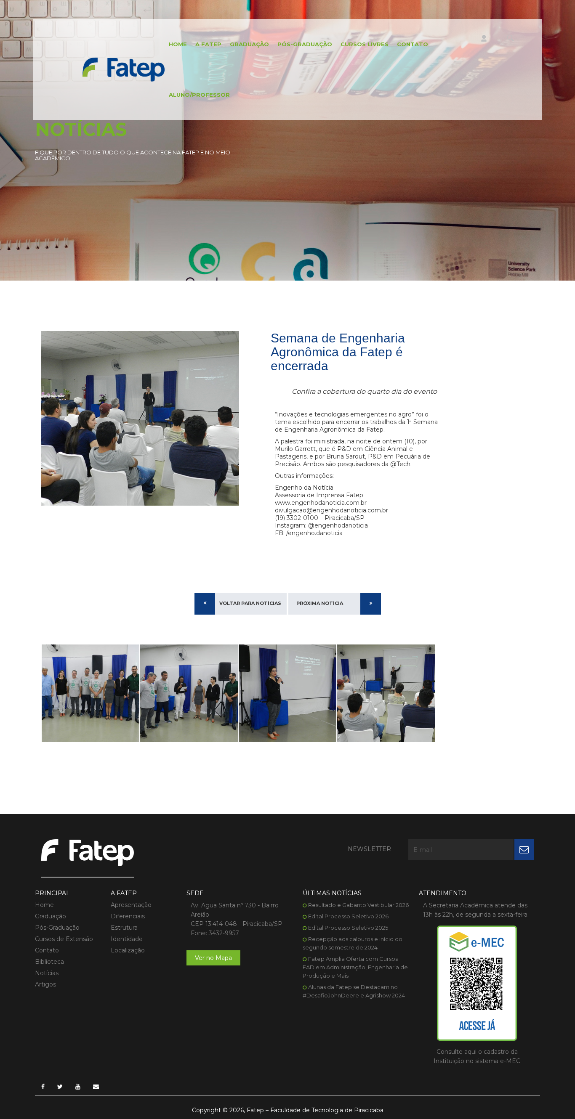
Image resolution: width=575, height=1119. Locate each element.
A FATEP (208, 44)
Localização (128, 950)
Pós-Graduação (304, 44)
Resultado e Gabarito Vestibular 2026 (358, 905)
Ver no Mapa (213, 958)
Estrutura (124, 927)
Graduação (249, 44)
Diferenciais (128, 916)
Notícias (47, 973)
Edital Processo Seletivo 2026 (348, 916)
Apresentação (131, 905)
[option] (90, 693)
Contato (412, 44)
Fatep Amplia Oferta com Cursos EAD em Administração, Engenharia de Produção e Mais (355, 967)
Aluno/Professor (199, 94)
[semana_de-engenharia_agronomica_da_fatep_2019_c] (287, 693)
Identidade (127, 939)
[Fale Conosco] (96, 1086)
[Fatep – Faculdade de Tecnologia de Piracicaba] (124, 69)
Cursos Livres (365, 44)
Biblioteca (49, 961)
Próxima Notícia (319, 603)
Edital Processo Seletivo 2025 (348, 927)
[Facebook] (43, 1086)
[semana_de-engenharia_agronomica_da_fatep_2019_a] (90, 693)
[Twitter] (60, 1086)
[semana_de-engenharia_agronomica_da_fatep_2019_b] (189, 693)
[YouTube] (77, 1086)
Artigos (45, 984)
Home (178, 44)
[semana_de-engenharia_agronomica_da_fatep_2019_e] (386, 693)
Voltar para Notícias (250, 603)
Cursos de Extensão (64, 939)
